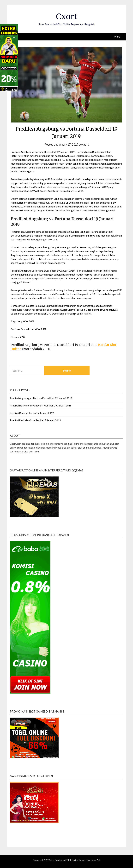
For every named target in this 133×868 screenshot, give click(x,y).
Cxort (66, 16)
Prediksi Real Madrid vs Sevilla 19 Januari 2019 (35, 420)
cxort (85, 144)
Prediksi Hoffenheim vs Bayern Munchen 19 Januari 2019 (41, 405)
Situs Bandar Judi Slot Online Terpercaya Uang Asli (74, 860)
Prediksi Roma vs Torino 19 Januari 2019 (32, 412)
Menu (117, 36)
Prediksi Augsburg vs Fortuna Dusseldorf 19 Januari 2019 (41, 398)
